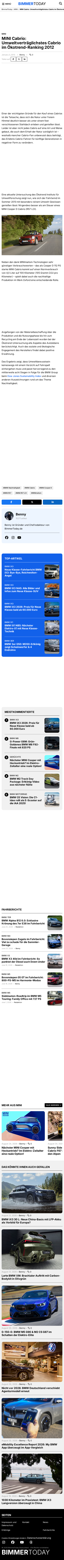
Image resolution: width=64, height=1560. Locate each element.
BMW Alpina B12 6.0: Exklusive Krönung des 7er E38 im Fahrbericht (23, 922)
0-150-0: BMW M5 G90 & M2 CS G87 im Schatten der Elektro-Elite (27, 1333)
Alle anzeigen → (53, 1105)
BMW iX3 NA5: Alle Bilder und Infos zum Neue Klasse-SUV (22, 590)
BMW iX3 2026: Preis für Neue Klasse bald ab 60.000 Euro (23, 608)
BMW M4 (6, 936)
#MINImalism (36, 493)
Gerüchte (15, 757)
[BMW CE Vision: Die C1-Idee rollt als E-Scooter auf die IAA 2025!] (52, 799)
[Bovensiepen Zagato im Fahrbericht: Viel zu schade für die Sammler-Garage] (54, 941)
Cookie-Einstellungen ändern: (14, 1538)
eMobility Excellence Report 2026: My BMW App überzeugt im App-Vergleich (29, 1446)
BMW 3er (9, 641)
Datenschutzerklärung (39, 1538)
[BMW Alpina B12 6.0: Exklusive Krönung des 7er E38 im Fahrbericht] (54, 923)
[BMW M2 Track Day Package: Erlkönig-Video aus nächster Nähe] (52, 781)
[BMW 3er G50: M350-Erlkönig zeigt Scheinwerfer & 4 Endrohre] (52, 646)
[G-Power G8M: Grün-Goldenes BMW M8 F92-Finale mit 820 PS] (52, 744)
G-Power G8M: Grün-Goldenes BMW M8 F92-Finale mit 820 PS (24, 744)
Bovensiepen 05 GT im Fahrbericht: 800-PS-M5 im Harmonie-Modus (22, 979)
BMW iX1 (9, 622)
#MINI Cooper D (45, 488)
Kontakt (25, 1522)
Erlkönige (6, 1530)
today (32, 3)
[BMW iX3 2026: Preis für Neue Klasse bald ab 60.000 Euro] (52, 609)
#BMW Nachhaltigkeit (11, 488)
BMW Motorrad (18, 794)
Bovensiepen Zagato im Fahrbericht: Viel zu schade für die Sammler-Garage (23, 942)
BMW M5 (6, 974)
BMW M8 (14, 738)
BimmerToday (7, 9)
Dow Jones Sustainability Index (24, 376)
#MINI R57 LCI (21, 493)
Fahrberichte (49, 1530)
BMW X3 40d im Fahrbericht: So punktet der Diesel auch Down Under (23, 960)
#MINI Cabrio (30, 488)
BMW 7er (6, 917)
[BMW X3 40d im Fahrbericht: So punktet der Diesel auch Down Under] (54, 961)
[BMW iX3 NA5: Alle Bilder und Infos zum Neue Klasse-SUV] (52, 590)
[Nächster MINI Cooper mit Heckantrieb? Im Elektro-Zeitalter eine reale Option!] (52, 762)
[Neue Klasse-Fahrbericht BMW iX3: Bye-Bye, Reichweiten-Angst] (52, 572)
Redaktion (19, 927)
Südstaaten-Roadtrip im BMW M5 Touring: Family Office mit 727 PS (21, 997)
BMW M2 (14, 775)
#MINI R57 (7, 493)
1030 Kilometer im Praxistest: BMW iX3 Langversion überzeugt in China (26, 1501)
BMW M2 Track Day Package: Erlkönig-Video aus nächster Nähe (24, 781)
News (45, 1522)
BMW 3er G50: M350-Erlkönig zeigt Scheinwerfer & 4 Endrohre (22, 647)
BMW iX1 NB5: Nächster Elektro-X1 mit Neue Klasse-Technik (21, 628)
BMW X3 (6, 955)
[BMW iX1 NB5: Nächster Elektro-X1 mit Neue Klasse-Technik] (52, 627)
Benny (22, 55)
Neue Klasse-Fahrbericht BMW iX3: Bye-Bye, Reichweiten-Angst (23, 572)
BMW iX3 (9, 566)
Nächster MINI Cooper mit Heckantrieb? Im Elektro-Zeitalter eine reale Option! (26, 763)
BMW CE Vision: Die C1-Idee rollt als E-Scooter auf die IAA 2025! (26, 800)
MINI (16, 9)
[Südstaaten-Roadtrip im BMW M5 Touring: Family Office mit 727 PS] (54, 998)
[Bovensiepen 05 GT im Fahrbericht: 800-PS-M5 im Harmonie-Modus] (54, 979)
